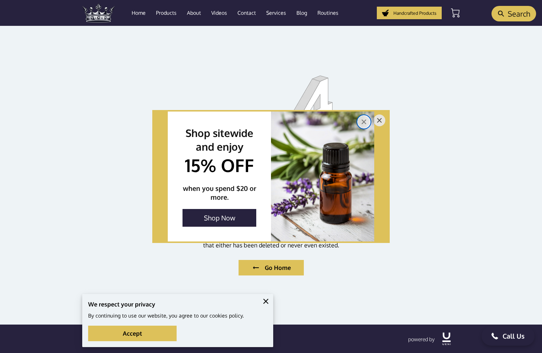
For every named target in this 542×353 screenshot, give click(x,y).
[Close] (364, 122)
